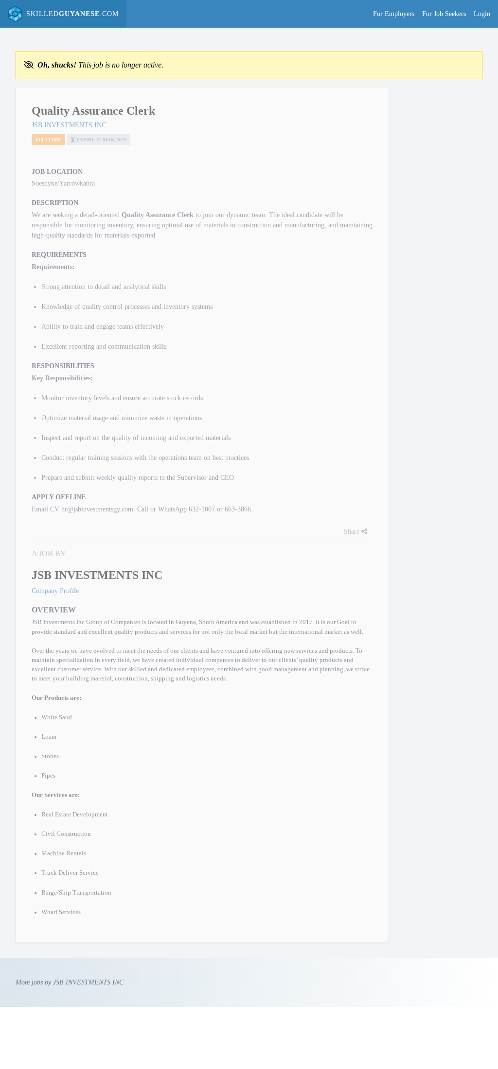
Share (352, 531)
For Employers (393, 13)
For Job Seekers (444, 13)
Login (482, 13)
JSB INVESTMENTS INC (69, 125)
